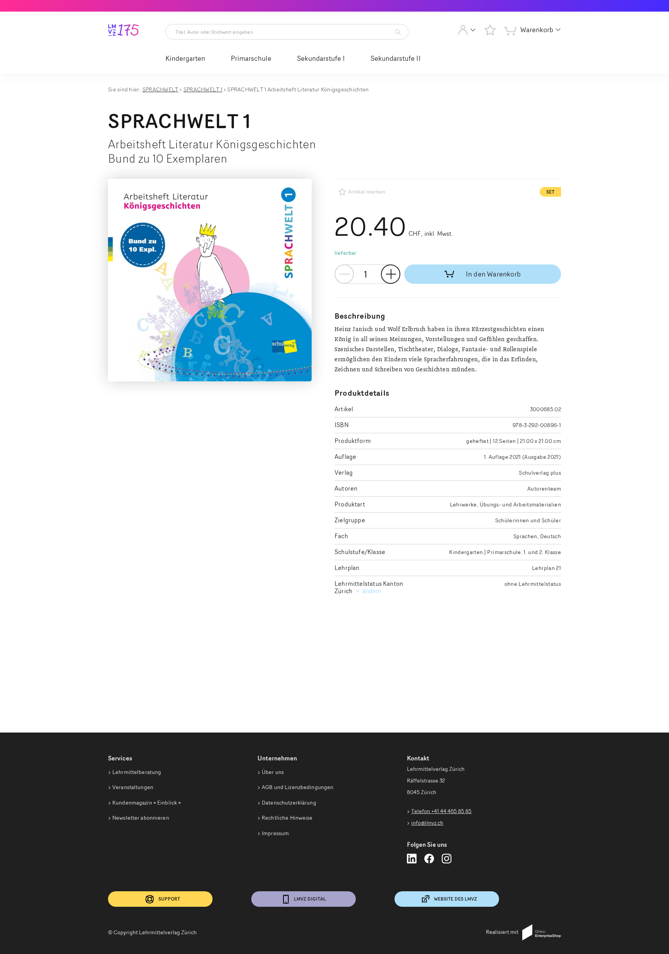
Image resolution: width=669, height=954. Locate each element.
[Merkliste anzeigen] (490, 30)
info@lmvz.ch (427, 823)
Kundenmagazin (146, 802)
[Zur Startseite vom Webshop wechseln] (123, 31)
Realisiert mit (502, 932)
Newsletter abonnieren (140, 818)
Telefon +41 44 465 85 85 (441, 811)
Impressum (275, 833)
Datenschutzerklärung (289, 802)
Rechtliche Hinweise (287, 818)
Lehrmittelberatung (136, 772)
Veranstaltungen (132, 787)
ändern (373, 590)
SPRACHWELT (160, 89)
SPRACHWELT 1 (203, 89)
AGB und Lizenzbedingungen (297, 787)
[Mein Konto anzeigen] (466, 31)
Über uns (273, 772)
